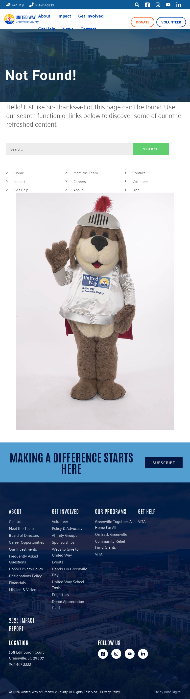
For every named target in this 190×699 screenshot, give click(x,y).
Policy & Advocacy (67, 528)
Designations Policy (25, 575)
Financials (17, 582)
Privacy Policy (110, 691)
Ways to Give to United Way (65, 551)
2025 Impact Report (21, 624)
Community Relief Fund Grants (110, 544)
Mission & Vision (22, 589)
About (44, 16)
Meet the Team (21, 528)
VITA (98, 553)
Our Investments (23, 548)
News (67, 28)
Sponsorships (63, 542)
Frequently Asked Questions (23, 558)
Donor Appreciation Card (68, 604)
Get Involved (91, 16)
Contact (88, 28)
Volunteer (171, 22)
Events (57, 561)
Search (151, 149)
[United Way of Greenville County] (21, 22)
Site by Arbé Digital (167, 691)
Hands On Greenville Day (69, 571)
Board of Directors (24, 535)
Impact (64, 16)
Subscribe (164, 462)
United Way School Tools (68, 584)
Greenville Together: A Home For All (113, 524)
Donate (142, 22)
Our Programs (110, 511)
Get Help (46, 28)
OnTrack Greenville (111, 534)
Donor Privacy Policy (26, 568)
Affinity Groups (64, 535)
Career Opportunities (26, 542)
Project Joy (60, 594)
